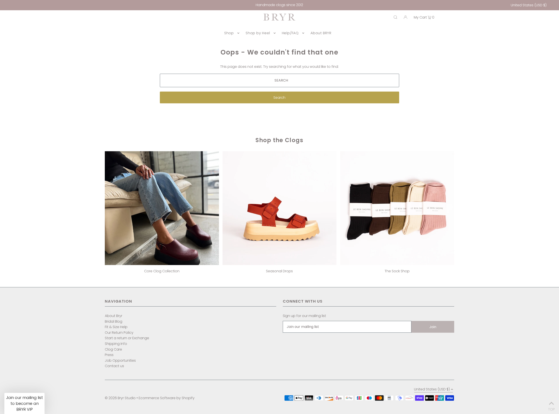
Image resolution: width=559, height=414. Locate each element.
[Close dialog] (323, 165)
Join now (254, 234)
